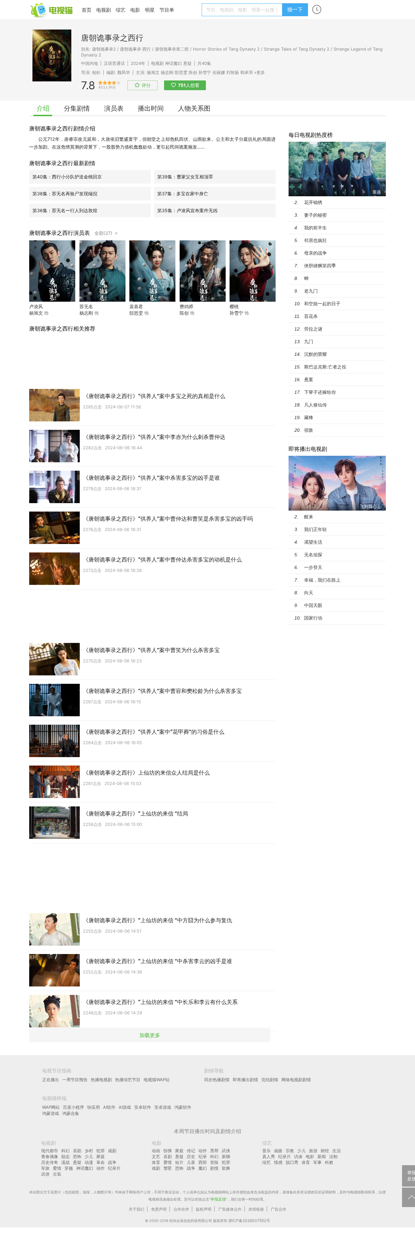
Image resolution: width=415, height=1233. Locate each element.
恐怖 (77, 1156)
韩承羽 (246, 72)
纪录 (202, 1156)
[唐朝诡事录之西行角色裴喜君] (152, 300)
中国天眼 (313, 605)
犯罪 (100, 1150)
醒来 (308, 516)
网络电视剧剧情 (296, 1079)
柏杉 (96, 72)
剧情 (214, 1168)
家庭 (100, 1156)
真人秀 (268, 1156)
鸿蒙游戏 (50, 1113)
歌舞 (226, 1168)
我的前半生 (315, 227)
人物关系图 (194, 108)
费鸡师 (186, 306)
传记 (191, 1150)
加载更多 (149, 1035)
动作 (100, 1168)
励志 (65, 1156)
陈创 (193, 72)
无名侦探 (313, 554)
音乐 (266, 1150)
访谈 (298, 1156)
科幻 (65, 1150)
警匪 (167, 1168)
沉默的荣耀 (315, 354)
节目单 (167, 10)
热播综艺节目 (127, 1079)
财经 (325, 1150)
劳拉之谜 (313, 329)
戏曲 (278, 1150)
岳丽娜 (218, 72)
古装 (57, 1174)
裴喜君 (136, 306)
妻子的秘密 (315, 215)
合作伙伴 (181, 1209)
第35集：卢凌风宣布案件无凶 (187, 210)
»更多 (259, 72)
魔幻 (202, 1168)
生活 (336, 1150)
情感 (278, 1162)
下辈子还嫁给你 (320, 392)
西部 (202, 1162)
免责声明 (159, 1209)
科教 (329, 1162)
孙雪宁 (204, 72)
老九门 (311, 291)
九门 (308, 341)
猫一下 (295, 9)
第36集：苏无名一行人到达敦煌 (64, 210)
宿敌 (308, 430)
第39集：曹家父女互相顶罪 (185, 176)
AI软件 (109, 1107)
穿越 (69, 1168)
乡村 (89, 1150)
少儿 (89, 1156)
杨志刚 (167, 72)
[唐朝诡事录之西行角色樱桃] (253, 300)
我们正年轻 (315, 529)
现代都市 (49, 1150)
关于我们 (136, 1209)
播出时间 (151, 108)
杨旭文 (153, 72)
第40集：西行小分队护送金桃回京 (67, 176)
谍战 (65, 1162)
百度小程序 (73, 1107)
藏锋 (308, 417)
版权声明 (203, 1209)
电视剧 (103, 10)
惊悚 (167, 1150)
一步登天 (313, 567)
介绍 (43, 108)
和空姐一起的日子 (322, 303)
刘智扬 (232, 72)
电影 (135, 10)
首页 (86, 10)
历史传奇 (49, 1162)
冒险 (214, 1162)
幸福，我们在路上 (322, 580)
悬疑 (187, 63)
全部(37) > (106, 233)
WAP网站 (51, 1107)
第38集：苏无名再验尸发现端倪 (64, 193)
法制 (333, 1156)
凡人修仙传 (315, 404)
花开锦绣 (313, 202)
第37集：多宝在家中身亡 (182, 193)
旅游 (313, 1150)
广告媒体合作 (230, 1209)
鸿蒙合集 (70, 1113)
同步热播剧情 (217, 1079)
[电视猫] (52, 9)
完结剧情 (269, 1079)
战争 (112, 1162)
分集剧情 (77, 108)
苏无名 (86, 306)
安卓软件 (142, 1107)
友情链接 (256, 1209)
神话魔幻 (173, 63)
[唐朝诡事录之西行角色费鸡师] (203, 300)
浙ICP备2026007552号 (249, 1220)
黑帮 (214, 1150)
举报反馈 (218, 1199)
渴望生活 (313, 542)
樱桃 (234, 306)
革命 (100, 1162)
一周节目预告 (75, 1079)
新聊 (226, 1156)
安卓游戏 (162, 1107)
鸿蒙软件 (182, 1107)
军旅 (45, 1168)
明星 (150, 10)
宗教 (290, 1150)
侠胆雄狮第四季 (320, 265)
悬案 (308, 379)
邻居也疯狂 (315, 240)
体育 (156, 1162)
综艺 (120, 10)
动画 (156, 1150)
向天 (308, 592)
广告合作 (278, 1209)
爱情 (57, 1168)
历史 (191, 1156)
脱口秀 (292, 1162)
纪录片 (114, 1168)
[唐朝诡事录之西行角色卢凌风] (52, 300)
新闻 (321, 1156)
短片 (179, 1162)
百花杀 (311, 316)
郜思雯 (181, 72)
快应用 (93, 1107)
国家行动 (313, 618)
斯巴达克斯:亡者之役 (325, 366)
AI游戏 (125, 1107)
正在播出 (50, 1079)
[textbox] (243, 9)
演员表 (114, 108)
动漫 (89, 1162)
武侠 (45, 1174)
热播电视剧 (101, 1079)
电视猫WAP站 (157, 1079)
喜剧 (77, 1150)
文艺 (156, 1156)
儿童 (191, 1162)
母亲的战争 (315, 253)
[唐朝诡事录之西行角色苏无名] (102, 300)
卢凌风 (36, 306)
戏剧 (112, 1150)
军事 (317, 1162)
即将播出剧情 (245, 1079)
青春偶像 (49, 1156)
